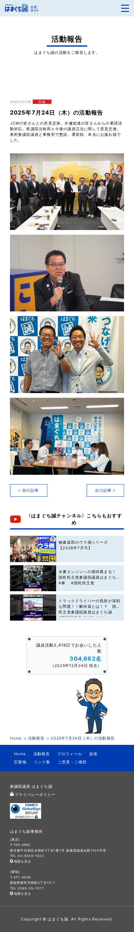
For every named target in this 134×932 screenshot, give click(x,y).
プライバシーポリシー (35, 794)
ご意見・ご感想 (72, 762)
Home (16, 738)
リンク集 (42, 762)
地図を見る (22, 861)
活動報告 (36, 738)
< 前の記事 (28, 490)
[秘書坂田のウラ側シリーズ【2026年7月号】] (33, 549)
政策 (93, 753)
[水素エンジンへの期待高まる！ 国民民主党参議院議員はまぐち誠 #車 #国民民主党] (33, 578)
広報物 (20, 762)
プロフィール (69, 753)
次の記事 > (105, 490)
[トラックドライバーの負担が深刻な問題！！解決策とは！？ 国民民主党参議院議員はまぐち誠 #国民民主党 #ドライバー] (33, 607)
